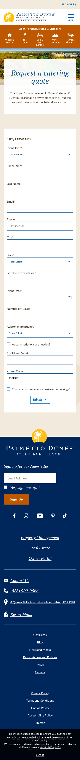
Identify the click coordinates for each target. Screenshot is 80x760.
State (11, 255)
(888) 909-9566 (24, 590)
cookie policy (39, 740)
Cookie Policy (40, 708)
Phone (11, 219)
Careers (40, 672)
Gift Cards (40, 634)
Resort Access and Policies (40, 657)
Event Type (14, 148)
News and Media (40, 649)
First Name (14, 165)
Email (11, 201)
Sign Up (16, 499)
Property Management (40, 537)
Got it (40, 755)
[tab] (9, 39)
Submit (37, 399)
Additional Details (18, 353)
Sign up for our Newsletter (26, 466)
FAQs (40, 664)
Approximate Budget (20, 326)
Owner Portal (40, 558)
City (10, 237)
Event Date (14, 290)
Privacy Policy (40, 693)
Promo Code (15, 371)
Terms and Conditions (40, 700)
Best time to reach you (21, 273)
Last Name (14, 183)
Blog (40, 642)
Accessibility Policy (40, 715)
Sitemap (40, 722)
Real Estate (40, 548)
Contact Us (19, 580)
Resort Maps (21, 614)
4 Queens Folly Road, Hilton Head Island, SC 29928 (42, 602)
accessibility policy (50, 747)
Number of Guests (18, 308)
